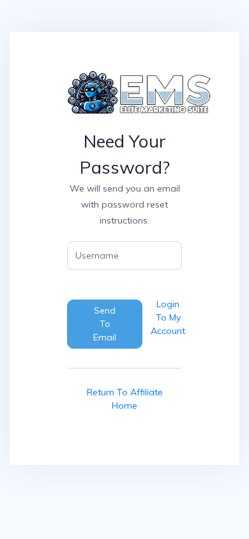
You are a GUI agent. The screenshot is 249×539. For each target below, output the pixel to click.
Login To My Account (168, 317)
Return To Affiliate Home (125, 398)
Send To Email (104, 324)
